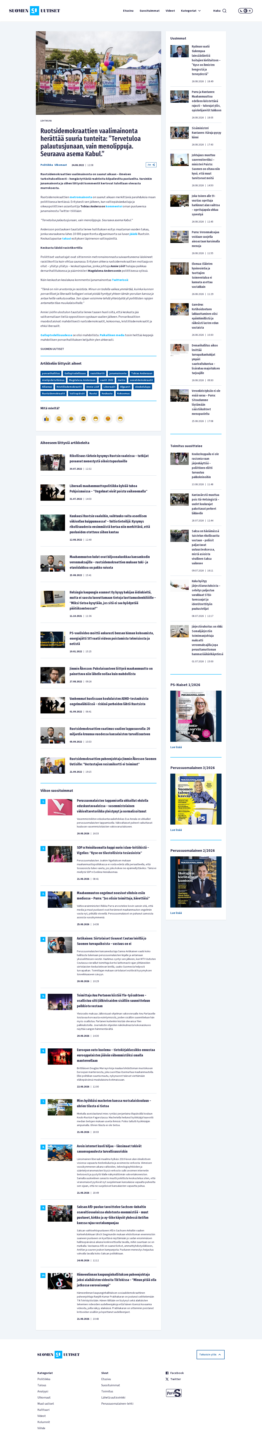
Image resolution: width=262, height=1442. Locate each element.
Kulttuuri (43, 1410)
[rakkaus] (108, 418)
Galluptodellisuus (75, 373)
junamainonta (118, 373)
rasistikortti (97, 373)
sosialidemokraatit (141, 380)
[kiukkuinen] (83, 418)
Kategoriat (188, 11)
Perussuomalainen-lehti (117, 1404)
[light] (250, 11)
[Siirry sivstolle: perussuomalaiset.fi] (195, 1393)
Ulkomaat (60, 165)
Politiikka (46, 165)
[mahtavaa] (95, 418)
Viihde (41, 1428)
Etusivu (128, 11)
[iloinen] (58, 418)
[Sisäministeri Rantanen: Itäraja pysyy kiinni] (179, 136)
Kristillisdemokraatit (69, 387)
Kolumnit (43, 1422)
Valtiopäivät (77, 394)
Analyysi (42, 1391)
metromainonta (81, 197)
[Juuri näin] (46, 418)
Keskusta (107, 394)
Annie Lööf (92, 387)
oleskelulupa (143, 387)
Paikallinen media (112, 335)
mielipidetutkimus (53, 380)
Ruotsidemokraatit (53, 394)
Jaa (149, 164)
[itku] (71, 418)
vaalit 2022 (106, 380)
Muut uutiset (45, 1404)
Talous (41, 1385)
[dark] (241, 11)
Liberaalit (109, 387)
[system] (245, 11)
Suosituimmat (150, 11)
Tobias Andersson (141, 373)
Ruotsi (93, 394)
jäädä (133, 234)
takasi (67, 238)
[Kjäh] (120, 418)
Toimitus (107, 1391)
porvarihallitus (51, 373)
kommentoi (114, 206)
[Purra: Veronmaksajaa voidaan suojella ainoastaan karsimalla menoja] (179, 242)
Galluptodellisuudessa (56, 335)
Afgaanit (125, 387)
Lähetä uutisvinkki (113, 1397)
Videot (170, 11)
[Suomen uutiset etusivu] (29, 10)
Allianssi (47, 387)
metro (121, 380)
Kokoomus (123, 394)
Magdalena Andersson (82, 380)
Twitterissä (120, 280)
